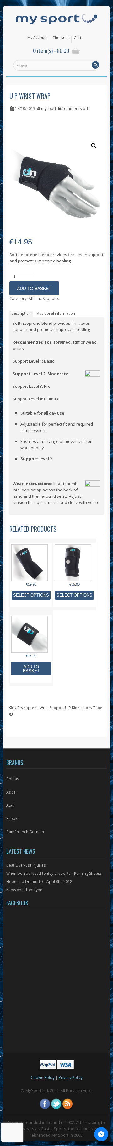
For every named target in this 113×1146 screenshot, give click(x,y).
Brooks (12, 818)
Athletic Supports (44, 298)
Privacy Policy (71, 1077)
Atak (10, 805)
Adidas (12, 779)
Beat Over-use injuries (26, 865)
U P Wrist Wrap (30, 95)
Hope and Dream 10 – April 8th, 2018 (39, 881)
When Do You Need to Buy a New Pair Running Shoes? (53, 873)
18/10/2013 (25, 108)
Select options (31, 595)
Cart (77, 38)
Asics (10, 792)
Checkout (60, 38)
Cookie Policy (43, 1077)
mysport (48, 108)
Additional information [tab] (56, 313)
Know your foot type (24, 889)
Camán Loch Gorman (25, 831)
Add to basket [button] (31, 668)
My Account (37, 38)
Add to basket (34, 288)
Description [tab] (21, 313)
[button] (94, 146)
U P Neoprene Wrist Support (38, 707)
